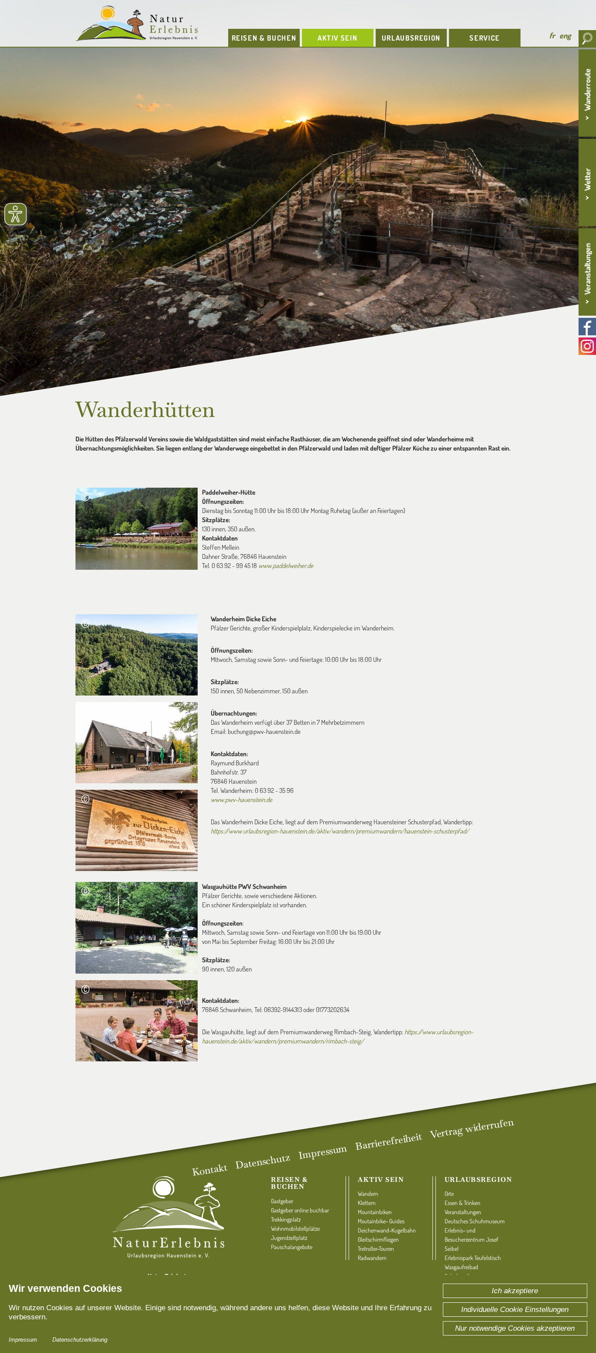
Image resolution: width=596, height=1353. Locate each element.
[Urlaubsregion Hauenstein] (145, 23)
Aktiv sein (381, 1179)
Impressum (23, 1339)
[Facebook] (587, 326)
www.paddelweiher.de (285, 565)
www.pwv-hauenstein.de (241, 799)
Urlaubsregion (479, 1179)
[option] (298, 199)
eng (565, 35)
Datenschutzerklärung (79, 1339)
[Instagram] (587, 346)
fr (552, 35)
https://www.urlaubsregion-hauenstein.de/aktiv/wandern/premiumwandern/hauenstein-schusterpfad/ (340, 831)
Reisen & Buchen (289, 1183)
